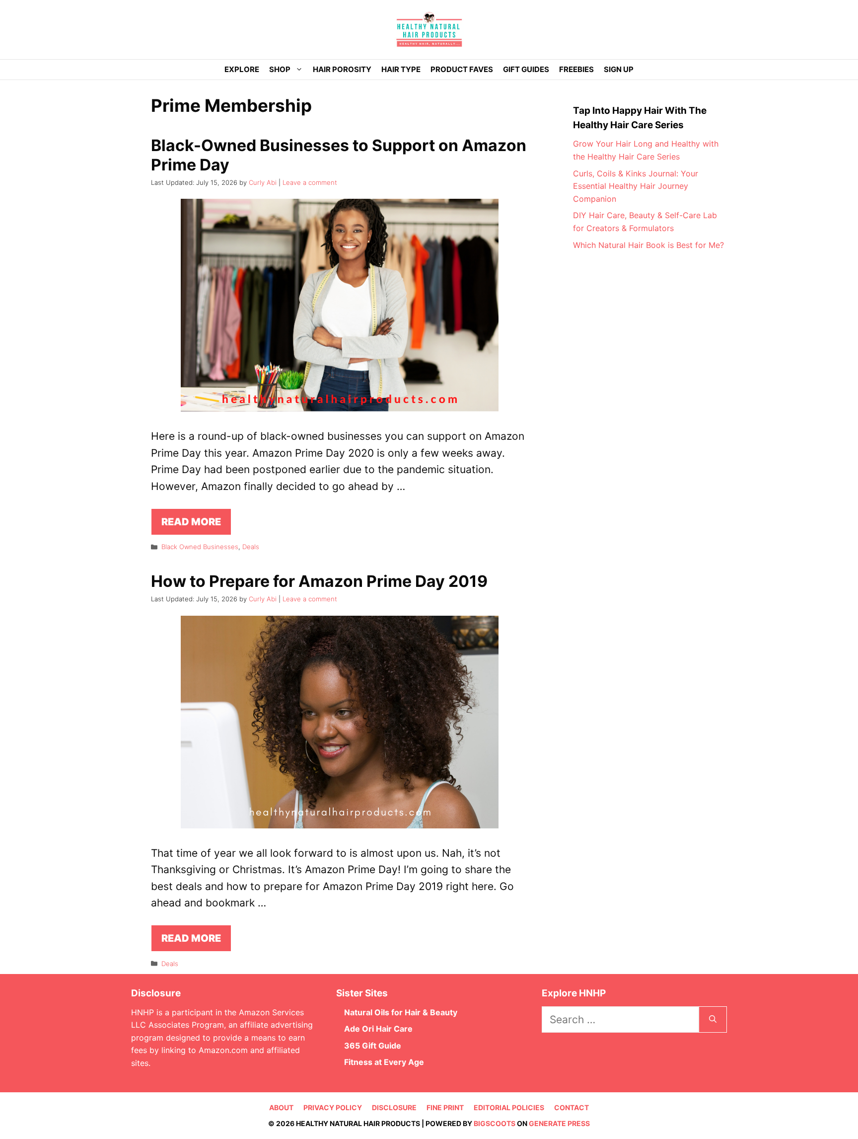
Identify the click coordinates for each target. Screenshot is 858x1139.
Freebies (576, 69)
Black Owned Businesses (199, 547)
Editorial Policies (509, 1107)
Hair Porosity (342, 69)
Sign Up (619, 69)
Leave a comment (310, 182)
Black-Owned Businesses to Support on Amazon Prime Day (338, 155)
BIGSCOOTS (494, 1123)
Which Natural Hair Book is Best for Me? (648, 245)
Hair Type (401, 69)
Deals (250, 547)
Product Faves (461, 69)
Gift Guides (526, 69)
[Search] (713, 1019)
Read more (191, 522)
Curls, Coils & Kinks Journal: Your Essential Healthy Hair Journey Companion (635, 186)
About (281, 1107)
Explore (241, 69)
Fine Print (445, 1107)
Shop (279, 69)
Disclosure (394, 1107)
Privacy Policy (332, 1107)
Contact (571, 1107)
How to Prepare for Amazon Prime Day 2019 (319, 581)
